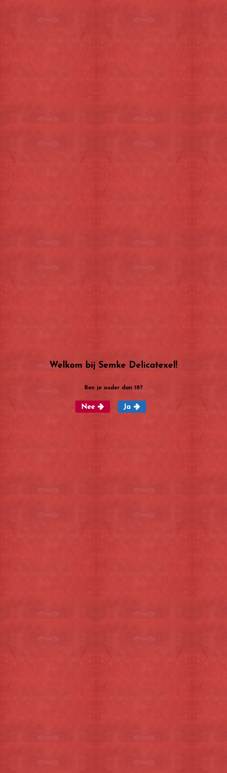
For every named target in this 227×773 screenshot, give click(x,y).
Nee (88, 407)
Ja (127, 407)
